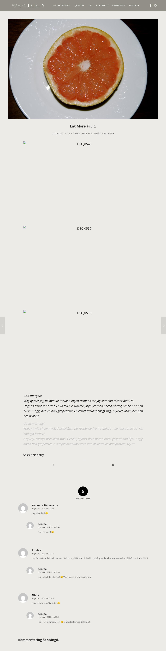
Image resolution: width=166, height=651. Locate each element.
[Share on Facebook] (53, 465)
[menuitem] (61, 5)
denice (110, 133)
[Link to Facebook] (150, 5)
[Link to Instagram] (155, 5)
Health (97, 133)
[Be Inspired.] (2, 325)
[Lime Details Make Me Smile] (163, 325)
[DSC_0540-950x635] (83, 69)
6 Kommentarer (81, 133)
